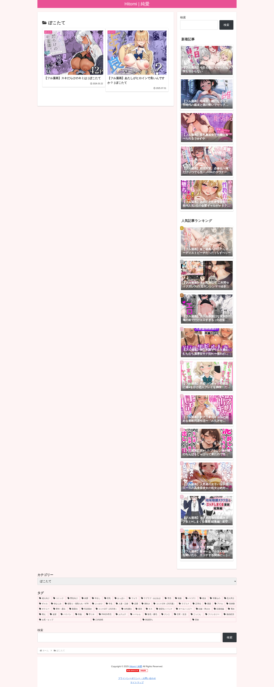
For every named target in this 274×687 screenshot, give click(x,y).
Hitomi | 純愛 (135, 666)
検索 (183, 17)
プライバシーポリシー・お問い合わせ (137, 678)
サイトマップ (137, 682)
